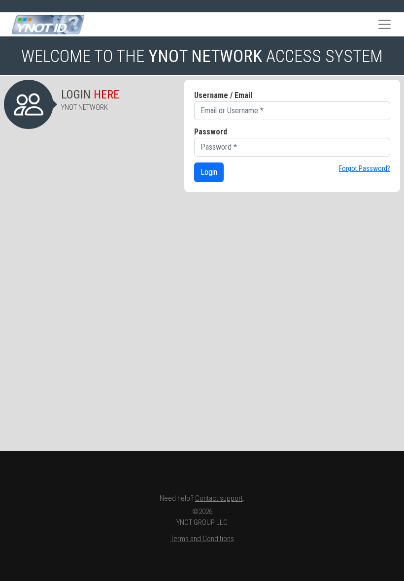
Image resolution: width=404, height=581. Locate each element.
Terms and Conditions (202, 538)
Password (210, 131)
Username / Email (223, 95)
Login (209, 172)
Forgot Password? (364, 168)
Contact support (219, 498)
